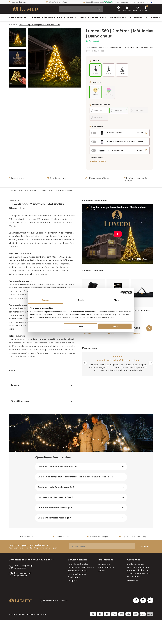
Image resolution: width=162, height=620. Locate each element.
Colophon (72, 580)
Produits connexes (65, 191)
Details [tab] (81, 300)
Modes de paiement (77, 571)
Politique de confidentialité (81, 567)
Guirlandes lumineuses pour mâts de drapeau (52, 17)
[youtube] (150, 600)
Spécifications (46, 191)
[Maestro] (107, 614)
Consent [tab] (45, 300)
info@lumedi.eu (20, 575)
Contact (101, 571)
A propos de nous (106, 567)
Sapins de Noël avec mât (92, 17)
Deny (81, 326)
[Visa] (114, 614)
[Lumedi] (26, 8)
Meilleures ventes (17, 17)
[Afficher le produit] (149, 328)
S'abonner (145, 546)
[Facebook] (136, 600)
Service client (74, 577)
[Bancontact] (121, 614)
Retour (14, 25)
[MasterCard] (100, 614)
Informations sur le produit (23, 191)
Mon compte (104, 564)
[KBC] (128, 614)
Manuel (12, 370)
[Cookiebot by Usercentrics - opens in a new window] (121, 292)
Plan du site (41, 614)
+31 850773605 (20, 568)
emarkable (31, 614)
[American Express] (136, 614)
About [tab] (116, 300)
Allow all (114, 326)
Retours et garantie (77, 574)
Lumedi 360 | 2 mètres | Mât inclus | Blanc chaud (39, 25)
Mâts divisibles (117, 17)
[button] (17, 85)
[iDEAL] (93, 614)
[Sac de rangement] (142, 293)
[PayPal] (143, 614)
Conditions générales (78, 564)
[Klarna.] (150, 614)
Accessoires (136, 17)
